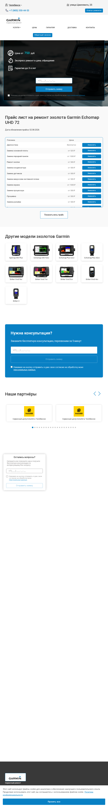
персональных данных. (76, 95)
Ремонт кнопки (13, 162)
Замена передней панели (17, 156)
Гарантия (50, 28)
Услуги (16, 28)
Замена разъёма (14, 202)
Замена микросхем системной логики (23, 179)
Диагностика (12, 145)
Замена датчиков (14, 173)
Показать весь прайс (54, 215)
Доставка (72, 28)
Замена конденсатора (16, 168)
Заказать (92, 145)
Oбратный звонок (42, 35)
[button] (95, 394)
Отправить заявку (54, 89)
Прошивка (11, 196)
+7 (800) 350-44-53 (19, 10)
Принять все (54, 802)
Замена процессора (15, 190)
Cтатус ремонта (94, 10)
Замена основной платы (17, 151)
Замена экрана (13, 185)
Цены (34, 28)
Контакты (90, 28)
